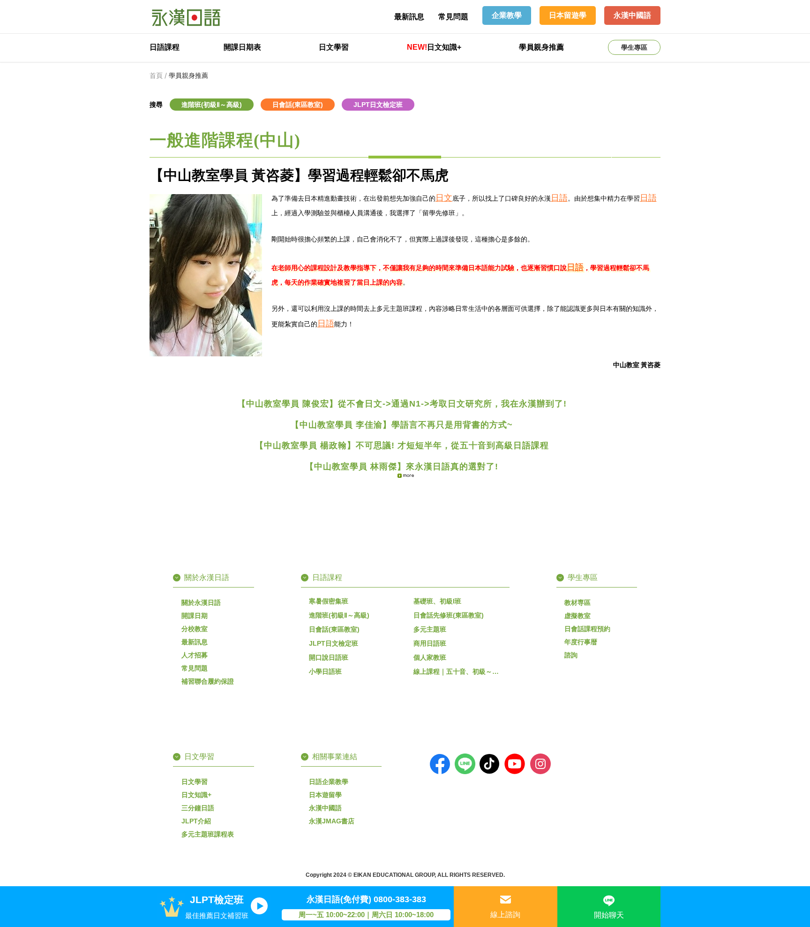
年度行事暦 (580, 642)
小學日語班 (325, 671)
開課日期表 (242, 47)
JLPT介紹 (196, 821)
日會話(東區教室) (334, 629)
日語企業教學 (328, 781)
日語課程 (165, 47)
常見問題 (453, 17)
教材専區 (577, 602)
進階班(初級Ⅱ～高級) (339, 615)
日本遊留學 (325, 795)
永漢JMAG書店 (331, 821)
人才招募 (194, 655)
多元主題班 (429, 629)
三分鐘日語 (197, 808)
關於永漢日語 (201, 602)
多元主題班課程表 (207, 834)
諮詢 (571, 655)
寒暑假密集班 (328, 601)
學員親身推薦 (541, 47)
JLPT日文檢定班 (333, 643)
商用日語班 (429, 643)
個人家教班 (429, 657)
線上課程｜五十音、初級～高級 (459, 671)
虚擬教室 (577, 615)
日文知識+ (434, 47)
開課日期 (194, 615)
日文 (443, 198)
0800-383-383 (400, 899)
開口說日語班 (328, 657)
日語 (559, 198)
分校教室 (194, 629)
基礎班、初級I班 (437, 601)
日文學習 (334, 47)
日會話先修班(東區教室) (448, 615)
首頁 (156, 75)
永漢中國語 (325, 808)
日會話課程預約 (587, 629)
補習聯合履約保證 (207, 681)
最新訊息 (409, 17)
